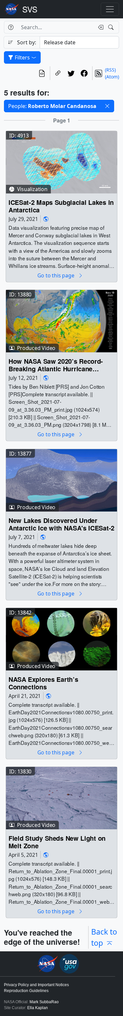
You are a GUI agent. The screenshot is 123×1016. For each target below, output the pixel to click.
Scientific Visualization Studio (30, 9)
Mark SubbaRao (44, 1002)
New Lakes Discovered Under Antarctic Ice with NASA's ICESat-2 (61, 524)
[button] (107, 106)
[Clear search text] (99, 27)
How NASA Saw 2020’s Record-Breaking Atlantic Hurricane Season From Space (56, 365)
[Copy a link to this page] (58, 73)
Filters (22, 57)
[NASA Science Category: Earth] (46, 219)
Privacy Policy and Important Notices (36, 985)
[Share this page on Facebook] (84, 73)
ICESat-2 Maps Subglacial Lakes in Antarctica (61, 206)
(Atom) (112, 77)
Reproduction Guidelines (26, 990)
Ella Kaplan (37, 1007)
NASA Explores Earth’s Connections (43, 683)
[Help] (10, 27)
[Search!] (111, 27)
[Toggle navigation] (110, 9)
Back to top (104, 937)
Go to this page (56, 275)
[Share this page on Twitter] (71, 73)
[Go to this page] (61, 161)
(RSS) (110, 70)
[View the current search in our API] (42, 73)
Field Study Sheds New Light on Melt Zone (57, 842)
